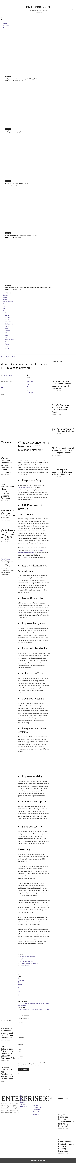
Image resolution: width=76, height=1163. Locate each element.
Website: (20, 1059)
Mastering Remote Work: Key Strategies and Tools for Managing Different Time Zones (28, 287)
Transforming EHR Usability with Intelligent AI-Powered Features (62, 472)
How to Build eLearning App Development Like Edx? (34, 1009)
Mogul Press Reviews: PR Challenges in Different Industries (21, 235)
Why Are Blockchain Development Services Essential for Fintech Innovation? (6, 465)
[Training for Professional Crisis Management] (40, 157)
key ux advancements (26, 961)
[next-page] (9, 293)
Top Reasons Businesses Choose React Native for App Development (7, 1033)
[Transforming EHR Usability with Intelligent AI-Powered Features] (63, 461)
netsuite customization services (29, 963)
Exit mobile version (38, 1161)
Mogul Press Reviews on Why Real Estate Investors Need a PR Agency (23, 131)
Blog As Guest (37, 1107)
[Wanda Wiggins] (6, 557)
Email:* (20, 1052)
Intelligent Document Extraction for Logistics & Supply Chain (21, 78)
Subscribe (36, 1114)
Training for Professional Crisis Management (17, 183)
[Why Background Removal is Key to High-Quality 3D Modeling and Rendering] (8, 524)
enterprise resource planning (28, 956)
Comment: (21, 1037)
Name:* (20, 1044)
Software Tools (10, 357)
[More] (38, 396)
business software (24, 487)
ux (21, 967)
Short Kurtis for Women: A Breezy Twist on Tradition (8, 514)
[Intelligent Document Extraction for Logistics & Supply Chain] (40, 53)
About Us (36, 1105)
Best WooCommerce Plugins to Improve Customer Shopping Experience (7, 491)
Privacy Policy (37, 1112)
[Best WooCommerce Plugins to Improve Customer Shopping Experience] (8, 478)
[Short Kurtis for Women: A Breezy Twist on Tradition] (8, 504)
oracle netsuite (24, 965)
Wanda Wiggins (9, 80)
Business (8, 76)
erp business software (26, 959)
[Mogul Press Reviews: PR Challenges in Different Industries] (40, 209)
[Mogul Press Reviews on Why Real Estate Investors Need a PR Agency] (40, 105)
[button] (72, 10)
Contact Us (36, 1109)
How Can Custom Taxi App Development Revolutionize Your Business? (7, 1073)
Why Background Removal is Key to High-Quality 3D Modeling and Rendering (8, 534)
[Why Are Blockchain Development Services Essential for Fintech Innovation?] (8, 452)
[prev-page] (6, 293)
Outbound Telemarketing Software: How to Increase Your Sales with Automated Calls (8, 1052)
